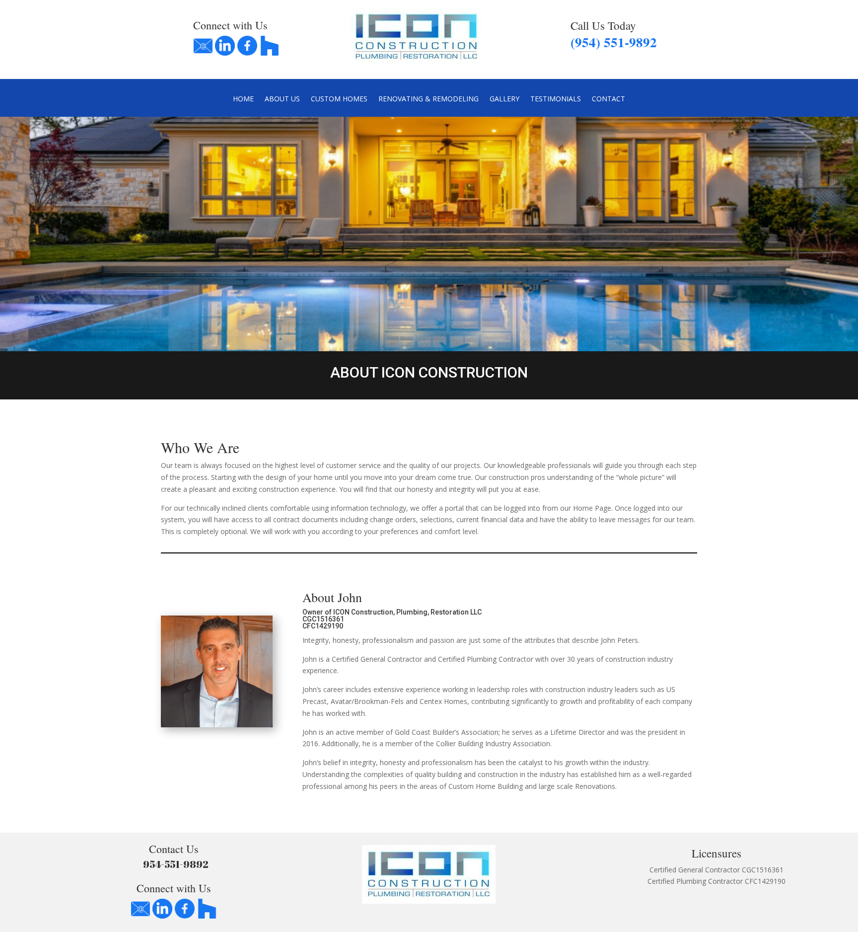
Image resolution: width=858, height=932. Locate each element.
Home (243, 99)
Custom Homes (339, 99)
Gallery (504, 99)
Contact (608, 99)
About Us (282, 99)
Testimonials (555, 99)
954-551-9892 (174, 864)
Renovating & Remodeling (428, 99)
